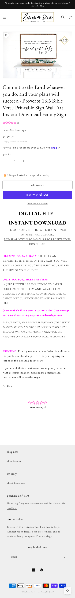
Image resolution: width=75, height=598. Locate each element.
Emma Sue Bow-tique (33, 592)
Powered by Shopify (48, 592)
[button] (4, 17)
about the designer (16, 482)
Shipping (6, 141)
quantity (7, 154)
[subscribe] (64, 557)
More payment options (38, 203)
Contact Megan (44, 536)
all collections (14, 460)
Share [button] (9, 386)
